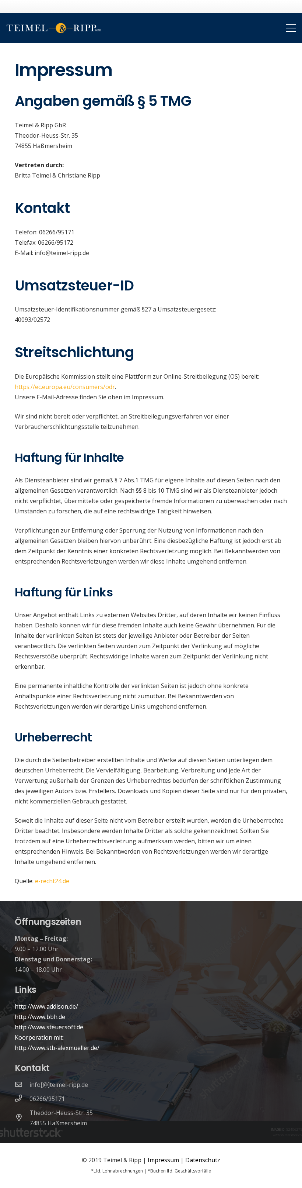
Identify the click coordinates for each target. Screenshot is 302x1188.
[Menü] (291, 28)
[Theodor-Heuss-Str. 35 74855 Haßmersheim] (22, 1118)
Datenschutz (202, 1160)
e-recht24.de (52, 881)
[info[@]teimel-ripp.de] (22, 1084)
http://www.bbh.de (40, 1017)
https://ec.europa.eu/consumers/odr (65, 387)
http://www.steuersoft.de (49, 1027)
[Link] (54, 28)
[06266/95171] (22, 1099)
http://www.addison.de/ (46, 1006)
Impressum (163, 1160)
